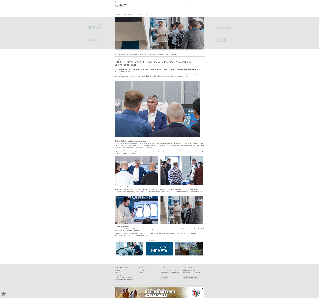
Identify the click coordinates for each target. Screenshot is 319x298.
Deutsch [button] (118, 1)
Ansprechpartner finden (190, 277)
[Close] (203, 289)
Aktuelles (123, 54)
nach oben (194, 262)
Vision (139, 274)
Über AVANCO (141, 270)
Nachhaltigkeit (141, 272)
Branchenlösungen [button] (128, 14)
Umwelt (140, 275)
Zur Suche (164, 277)
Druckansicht (201, 262)
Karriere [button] (148, 14)
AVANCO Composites (120, 275)
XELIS (116, 274)
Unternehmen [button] (139, 14)
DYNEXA (117, 272)
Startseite (117, 14)
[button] (3, 294)
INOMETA (117, 270)
